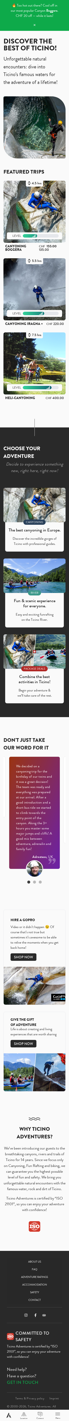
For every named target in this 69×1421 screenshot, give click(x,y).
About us (34, 1262)
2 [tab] (34, 882)
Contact (34, 1300)
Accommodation (34, 1285)
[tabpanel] (34, 813)
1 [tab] (29, 882)
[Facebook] (35, 1315)
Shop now (23, 957)
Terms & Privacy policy (29, 1398)
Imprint (54, 1398)
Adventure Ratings (34, 1277)
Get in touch (23, 1382)
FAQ (34, 1269)
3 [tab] (40, 882)
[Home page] (8, 1415)
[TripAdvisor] (44, 1315)
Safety (34, 1292)
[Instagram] (26, 1315)
